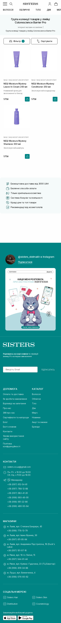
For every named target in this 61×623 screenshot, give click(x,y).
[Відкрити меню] (5, 4)
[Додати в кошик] (27, 99)
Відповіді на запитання (14, 403)
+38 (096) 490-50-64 (18, 506)
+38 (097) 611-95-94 (17, 539)
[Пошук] (11, 4)
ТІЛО (38, 10)
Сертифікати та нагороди (16, 417)
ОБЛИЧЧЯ (24, 10)
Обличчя (36, 399)
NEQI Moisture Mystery (19, 80)
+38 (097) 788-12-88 (17, 488)
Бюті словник (9, 426)
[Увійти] (50, 4)
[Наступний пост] (51, 299)
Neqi (5, 80)
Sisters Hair (12, 597)
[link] (56, 4)
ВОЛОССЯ (8, 10)
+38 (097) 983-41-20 (17, 493)
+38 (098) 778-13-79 (17, 530)
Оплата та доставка (13, 394)
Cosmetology (42, 604)
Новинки (36, 417)
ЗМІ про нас (9, 412)
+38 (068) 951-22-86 (17, 501)
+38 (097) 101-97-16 (17, 550)
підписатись (48, 369)
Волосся (36, 394)
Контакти (7, 431)
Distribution (12, 604)
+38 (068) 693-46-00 (18, 497)
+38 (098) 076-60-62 (17, 576)
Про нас (7, 408)
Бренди (36, 426)
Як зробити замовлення (15, 399)
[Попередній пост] (9, 299)
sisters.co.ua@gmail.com (19, 467)
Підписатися (25, 262)
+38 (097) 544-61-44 (17, 559)
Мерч (34, 412)
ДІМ (49, 10)
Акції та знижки (39, 422)
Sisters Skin (41, 597)
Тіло (34, 403)
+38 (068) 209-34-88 (17, 568)
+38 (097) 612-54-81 (17, 484)
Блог (5, 422)
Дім (34, 408)
